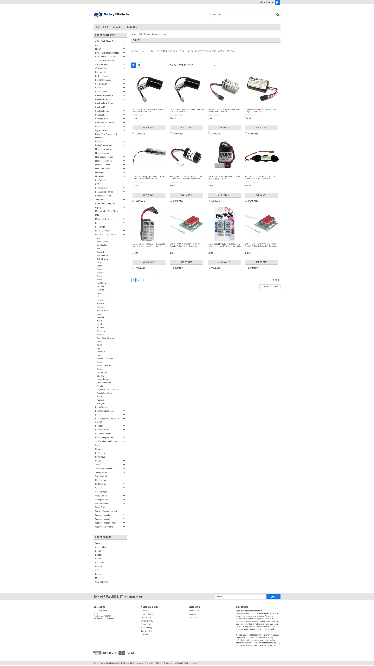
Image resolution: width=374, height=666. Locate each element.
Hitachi (99, 293)
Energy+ (100, 273)
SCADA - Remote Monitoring (107, 441)
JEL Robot (101, 300)
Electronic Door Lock (104, 157)
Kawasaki (100, 303)
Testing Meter (101, 472)
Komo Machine (102, 310)
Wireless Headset (102, 519)
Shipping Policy (147, 621)
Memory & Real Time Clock (106, 211)
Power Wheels (101, 407)
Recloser (99, 426)
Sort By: (173, 65)
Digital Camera (101, 130)
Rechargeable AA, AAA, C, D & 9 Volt (107, 420)
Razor (97, 414)
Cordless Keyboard (103, 99)
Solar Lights (100, 453)
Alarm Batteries (101, 64)
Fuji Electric (101, 283)
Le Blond (100, 317)
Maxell (99, 321)
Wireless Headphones (104, 515)
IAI (98, 297)
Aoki (99, 248)
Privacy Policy (146, 628)
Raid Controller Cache (104, 411)
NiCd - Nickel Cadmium (105, 56)
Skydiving (99, 449)
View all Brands (101, 582)
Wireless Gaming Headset (106, 511)
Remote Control (102, 429)
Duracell (98, 555)
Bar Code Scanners (103, 80)
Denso (99, 266)
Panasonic (101, 352)
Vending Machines (103, 491)
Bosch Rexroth (102, 255)
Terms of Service (148, 631)
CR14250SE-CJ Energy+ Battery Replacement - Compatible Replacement (187, 110)
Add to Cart (149, 127)
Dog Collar (99, 141)
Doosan (100, 269)
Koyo (99, 314)
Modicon (100, 335)
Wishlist (144, 611)
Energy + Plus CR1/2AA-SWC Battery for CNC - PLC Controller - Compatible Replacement (186, 178)
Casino (98, 87)
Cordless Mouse (102, 107)
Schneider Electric (104, 365)
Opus (99, 348)
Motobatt (99, 566)
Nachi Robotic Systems (106, 338)
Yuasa (97, 543)
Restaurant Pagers (103, 433)
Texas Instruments (104, 383)
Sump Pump (100, 457)
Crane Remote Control (104, 122)
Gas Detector (101, 180)
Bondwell (100, 252)
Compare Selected (270, 287)
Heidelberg (101, 290)
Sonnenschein (102, 372)
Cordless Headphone (104, 95)
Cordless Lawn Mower (104, 103)
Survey (98, 460)
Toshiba (100, 386)
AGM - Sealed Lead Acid (105, 41)
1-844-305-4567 (157, 663)
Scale (97, 445)
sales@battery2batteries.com (185, 663)
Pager (97, 223)
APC (97, 570)
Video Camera (101, 495)
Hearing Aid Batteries (104, 192)
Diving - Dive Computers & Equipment (106, 136)
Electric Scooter (102, 153)
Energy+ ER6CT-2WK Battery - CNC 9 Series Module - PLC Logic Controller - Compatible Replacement (261, 245)
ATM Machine (101, 68)
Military (98, 215)
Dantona (98, 558)
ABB (98, 238)
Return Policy (146, 624)
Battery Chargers (102, 76)
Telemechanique (103, 379)
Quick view (149, 103)
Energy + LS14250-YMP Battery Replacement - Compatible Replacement (224, 110)
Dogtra (98, 551)
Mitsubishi (101, 331)
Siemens (100, 369)
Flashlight (99, 172)
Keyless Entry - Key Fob (105, 203)
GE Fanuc (100, 286)
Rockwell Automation (105, 359)
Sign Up (269, 2)
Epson (99, 276)
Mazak (99, 324)
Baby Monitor (101, 72)
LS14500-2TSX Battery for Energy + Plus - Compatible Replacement (260, 110)
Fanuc (99, 279)
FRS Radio (99, 176)
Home (133, 34)
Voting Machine (101, 499)
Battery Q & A (102, 27)
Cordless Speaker (102, 115)
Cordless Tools (101, 118)
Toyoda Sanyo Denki (104, 393)
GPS (97, 184)
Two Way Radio (101, 476)
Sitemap (144, 634)
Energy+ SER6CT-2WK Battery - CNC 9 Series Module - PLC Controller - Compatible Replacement (186, 245)
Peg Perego (100, 226)
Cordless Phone (102, 111)
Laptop (98, 207)
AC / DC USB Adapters (104, 60)
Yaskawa (100, 400)
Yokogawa (101, 403)
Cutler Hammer (102, 259)
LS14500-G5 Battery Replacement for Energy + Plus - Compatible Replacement (149, 178)
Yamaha (100, 396)
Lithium (98, 49)
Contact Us (132, 27)
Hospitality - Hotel (103, 195)
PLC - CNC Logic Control (105, 234)
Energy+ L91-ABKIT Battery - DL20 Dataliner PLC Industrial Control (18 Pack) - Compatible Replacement (224, 245)
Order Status (146, 618)
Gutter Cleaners (102, 188)
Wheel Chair (100, 507)
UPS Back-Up (100, 484)
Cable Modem (101, 84)
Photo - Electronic (103, 230)
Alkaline (98, 45)
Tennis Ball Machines (104, 468)
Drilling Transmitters (103, 145)
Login (260, 2)
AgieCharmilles (102, 242)
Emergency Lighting (103, 161)
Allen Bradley (102, 245)
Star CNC (100, 376)
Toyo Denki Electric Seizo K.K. (108, 390)
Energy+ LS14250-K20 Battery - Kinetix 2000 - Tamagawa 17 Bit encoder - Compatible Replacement (149, 245)
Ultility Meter (100, 480)
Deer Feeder (100, 126)
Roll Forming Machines (104, 437)
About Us (117, 27)
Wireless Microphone (104, 526)
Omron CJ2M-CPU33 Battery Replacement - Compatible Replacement (148, 110)
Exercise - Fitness (102, 164)
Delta (99, 262)
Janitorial (99, 199)
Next (275, 280)
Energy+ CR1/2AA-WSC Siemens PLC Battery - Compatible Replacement (224, 178)
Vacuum (98, 488)
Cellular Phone (101, 91)
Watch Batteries (102, 503)
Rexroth (100, 355)
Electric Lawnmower (104, 149)
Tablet (97, 464)
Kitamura (100, 307)
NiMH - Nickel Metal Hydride (107, 53)
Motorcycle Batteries (104, 219)
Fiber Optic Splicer (102, 168)
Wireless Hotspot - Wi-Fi (105, 522)
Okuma (99, 341)
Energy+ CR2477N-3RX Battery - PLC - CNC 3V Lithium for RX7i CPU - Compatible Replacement (262, 178)
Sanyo (99, 362)
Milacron (100, 328)
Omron (99, 345)
